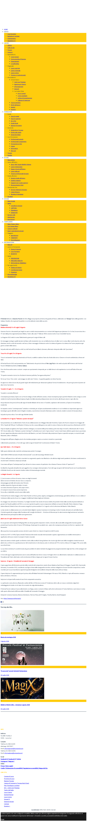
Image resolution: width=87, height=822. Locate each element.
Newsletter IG (11, 41)
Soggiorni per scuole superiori (19, 183)
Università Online (16, 135)
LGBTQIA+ (14, 208)
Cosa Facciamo (11, 34)
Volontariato (11, 217)
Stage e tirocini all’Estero (18, 169)
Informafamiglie (12, 274)
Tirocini (9, 50)
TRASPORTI (14, 238)
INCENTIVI (14, 254)
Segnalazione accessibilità (30, 768)
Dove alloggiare (15, 240)
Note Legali (9, 766)
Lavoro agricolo (15, 68)
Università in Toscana (17, 130)
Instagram (4, 761)
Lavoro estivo (15, 73)
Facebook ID (12, 759)
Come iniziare (15, 57)
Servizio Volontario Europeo (19, 190)
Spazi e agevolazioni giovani (15, 231)
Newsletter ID (11, 277)
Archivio (6, 313)
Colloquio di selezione (24, 100)
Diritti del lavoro (15, 105)
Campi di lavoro (15, 192)
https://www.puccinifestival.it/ (12, 598)
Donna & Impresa (16, 249)
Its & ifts (13, 121)
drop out (13, 151)
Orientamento (11, 38)
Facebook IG (4, 759)
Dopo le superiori (16, 119)
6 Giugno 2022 (8, 315)
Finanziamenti (15, 61)
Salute (9, 203)
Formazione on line (16, 144)
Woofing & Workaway (17, 194)
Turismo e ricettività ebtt (18, 75)
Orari (5, 7)
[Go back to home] (5, 23)
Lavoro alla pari (15, 171)
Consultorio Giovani (16, 206)
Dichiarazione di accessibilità (14, 768)
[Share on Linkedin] (5, 602)
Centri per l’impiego (20, 82)
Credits (3, 768)
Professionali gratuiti (17, 139)
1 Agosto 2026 (5, 641)
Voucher (9, 155)
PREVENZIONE (15, 258)
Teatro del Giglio (9, 790)
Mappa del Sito (43, 768)
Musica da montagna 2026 (8, 637)
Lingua (13, 146)
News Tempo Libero (13, 224)
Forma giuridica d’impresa (18, 59)
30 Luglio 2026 (5, 675)
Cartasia (6, 804)
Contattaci (7, 9)
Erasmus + (7, 806)
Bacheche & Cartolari (13, 36)
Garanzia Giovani (9, 802)
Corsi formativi (15, 252)
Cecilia (6, 310)
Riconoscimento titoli (17, 185)
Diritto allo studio (16, 132)
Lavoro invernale (15, 71)
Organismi (14, 272)
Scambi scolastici (16, 180)
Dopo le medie (15, 116)
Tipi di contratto (16, 103)
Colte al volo (11, 48)
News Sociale (11, 201)
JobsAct (13, 107)
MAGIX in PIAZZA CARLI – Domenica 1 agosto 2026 (15, 705)
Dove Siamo (7, 5)
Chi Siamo (7, 2)
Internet (16, 89)
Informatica (14, 148)
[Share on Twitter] (3, 602)
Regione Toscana (9, 781)
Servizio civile (11, 215)
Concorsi (9, 52)
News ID (9, 245)
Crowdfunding (15, 64)
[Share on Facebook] (1, 602)
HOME (6, 29)
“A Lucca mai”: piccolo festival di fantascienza (14, 671)
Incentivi (13, 109)
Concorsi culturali (12, 229)
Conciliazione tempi (16, 270)
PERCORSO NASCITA (17, 261)
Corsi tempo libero (12, 226)
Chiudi (2, 819)
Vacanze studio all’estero (18, 178)
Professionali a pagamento (18, 142)
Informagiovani (18, 87)
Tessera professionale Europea (20, 174)
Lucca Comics (8, 797)
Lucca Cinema (8, 792)
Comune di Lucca (9, 776)
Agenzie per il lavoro (20, 84)
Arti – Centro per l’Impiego (12, 788)
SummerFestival (8, 795)
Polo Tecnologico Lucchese (11, 786)
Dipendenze (14, 210)
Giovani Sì (7, 799)
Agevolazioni (14, 235)
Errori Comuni (22, 93)
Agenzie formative (16, 126)
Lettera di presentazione (25, 98)
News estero (11, 160)
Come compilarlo (22, 96)
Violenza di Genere (16, 268)
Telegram (11, 761)
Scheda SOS (14, 213)
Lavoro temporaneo (16, 167)
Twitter (19, 759)
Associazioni (11, 219)
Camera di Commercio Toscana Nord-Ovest (16, 783)
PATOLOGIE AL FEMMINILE (18, 263)
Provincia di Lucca (9, 779)
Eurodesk (10, 197)
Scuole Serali (14, 123)
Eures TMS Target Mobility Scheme (21, 164)
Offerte (9, 45)
